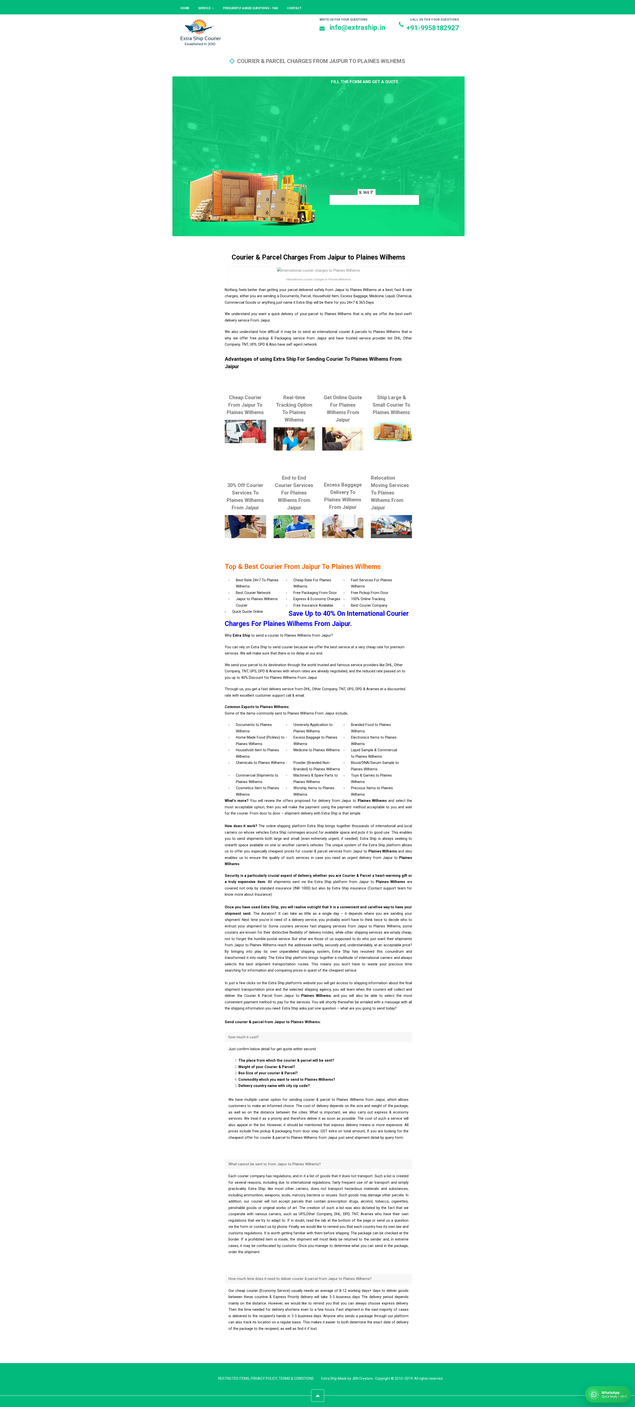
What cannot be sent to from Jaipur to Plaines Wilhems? (274, 1164)
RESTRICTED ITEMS (233, 1378)
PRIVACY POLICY (264, 1378)
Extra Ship (329, 1378)
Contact (294, 8)
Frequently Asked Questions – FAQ (250, 8)
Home (185, 8)
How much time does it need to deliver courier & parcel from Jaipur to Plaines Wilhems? (300, 1279)
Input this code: (344, 192)
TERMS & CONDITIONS (296, 1378)
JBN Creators (362, 1378)
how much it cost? (243, 1037)
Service (204, 8)
